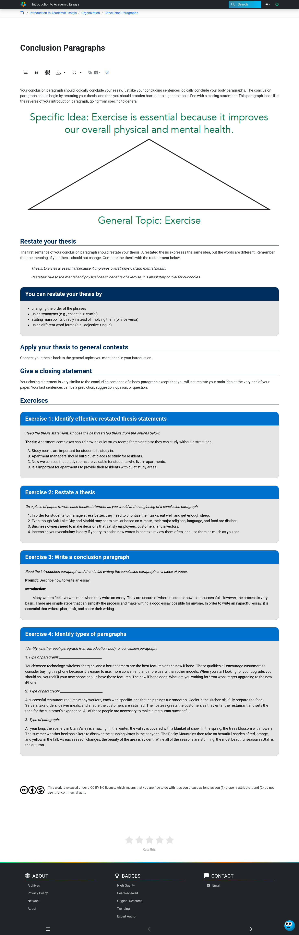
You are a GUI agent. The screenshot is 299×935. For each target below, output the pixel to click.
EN (96, 72)
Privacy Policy (38, 893)
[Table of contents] (22, 13)
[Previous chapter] (149, 929)
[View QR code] (47, 73)
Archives (34, 885)
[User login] (277, 4)
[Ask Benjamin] (289, 925)
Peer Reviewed (127, 893)
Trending (123, 909)
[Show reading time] (107, 72)
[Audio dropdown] (77, 73)
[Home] (23, 4)
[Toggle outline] (25, 73)
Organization (90, 13)
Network (33, 901)
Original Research (129, 901)
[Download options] (61, 73)
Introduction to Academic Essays (55, 4)
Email (216, 885)
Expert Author (126, 916)
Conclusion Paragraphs (121, 13)
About (32, 909)
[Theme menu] (268, 4)
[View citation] (36, 73)
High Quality (126, 885)
